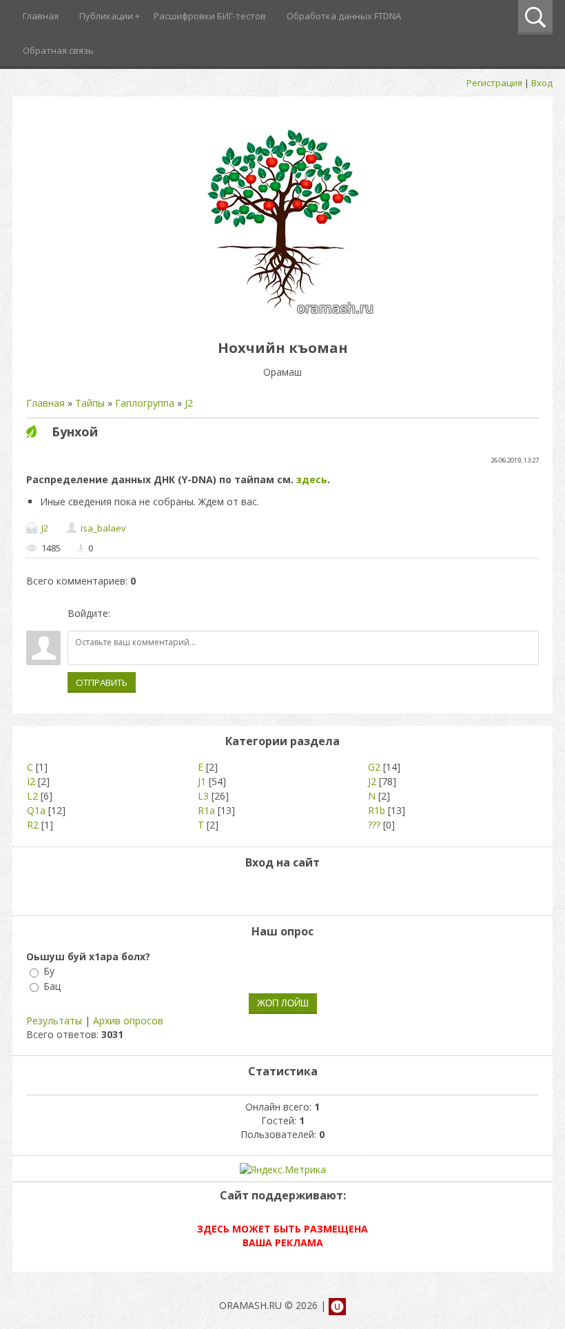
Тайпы (90, 402)
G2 (374, 766)
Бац (52, 986)
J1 (202, 781)
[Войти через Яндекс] (170, 613)
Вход (542, 83)
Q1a (36, 810)
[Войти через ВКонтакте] (146, 613)
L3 (203, 795)
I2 (31, 781)
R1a (206, 810)
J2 (189, 402)
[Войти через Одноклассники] (193, 613)
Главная (45, 402)
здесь (311, 479)
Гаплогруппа (144, 402)
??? (374, 824)
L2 (32, 795)
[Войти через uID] (123, 613)
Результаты (54, 1020)
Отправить (101, 682)
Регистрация (494, 83)
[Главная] (282, 316)
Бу (48, 971)
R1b (376, 810)
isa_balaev (103, 528)
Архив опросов (128, 1020)
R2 (33, 824)
